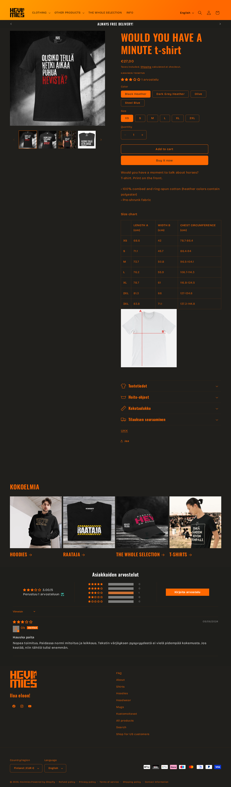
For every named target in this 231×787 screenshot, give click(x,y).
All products (125, 720)
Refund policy (67, 782)
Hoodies (122, 693)
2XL (192, 118)
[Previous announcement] (11, 24)
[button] (41, 13)
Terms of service (109, 782)
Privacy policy (87, 782)
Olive (198, 94)
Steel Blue (132, 102)
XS (127, 118)
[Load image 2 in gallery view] (47, 139)
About (120, 679)
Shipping (146, 66)
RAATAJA (71, 554)
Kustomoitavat (126, 713)
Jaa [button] (127, 441)
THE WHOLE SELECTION (138, 554)
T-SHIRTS (178, 554)
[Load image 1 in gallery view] (28, 139)
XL (178, 118)
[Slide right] (101, 140)
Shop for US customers (132, 734)
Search (121, 727)
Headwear (123, 700)
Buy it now (164, 160)
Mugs (120, 707)
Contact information (157, 782)
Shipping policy (132, 782)
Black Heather (135, 94)
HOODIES (18, 554)
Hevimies (25, 782)
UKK (124, 431)
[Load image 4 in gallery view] (87, 139)
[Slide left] (14, 140)
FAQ (119, 673)
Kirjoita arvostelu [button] (188, 592)
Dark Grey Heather (170, 94)
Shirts (120, 686)
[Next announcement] (220, 24)
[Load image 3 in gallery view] (67, 139)
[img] (22, 622)
